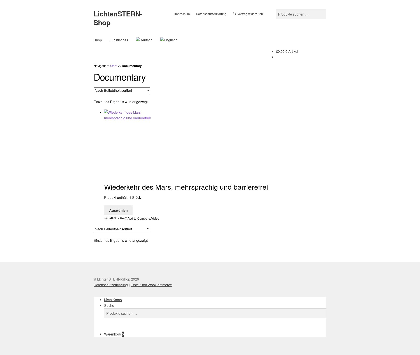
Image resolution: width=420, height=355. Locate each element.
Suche (109, 305)
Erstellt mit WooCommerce (151, 284)
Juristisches (119, 39)
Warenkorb (114, 334)
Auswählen (118, 210)
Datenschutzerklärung (211, 14)
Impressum (182, 14)
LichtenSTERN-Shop (118, 18)
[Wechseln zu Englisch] (169, 40)
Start (113, 66)
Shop (98, 39)
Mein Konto (113, 299)
